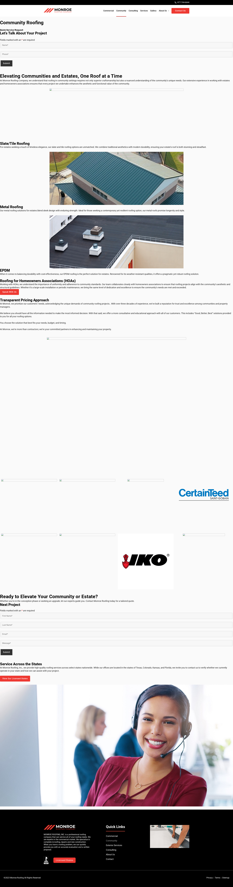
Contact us (180, 11)
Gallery (153, 11)
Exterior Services (114, 845)
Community (121, 11)
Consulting (133, 11)
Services (144, 11)
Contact (110, 859)
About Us (163, 11)
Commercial (108, 11)
